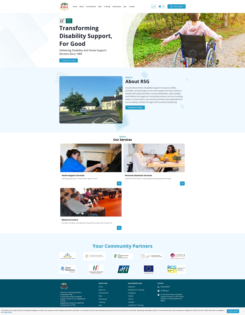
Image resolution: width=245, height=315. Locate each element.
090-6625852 (178, 6)
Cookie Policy (7, 312)
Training (107, 6)
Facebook (131, 287)
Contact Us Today (68, 60)
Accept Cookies (233, 311)
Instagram (132, 293)
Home (75, 6)
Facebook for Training (136, 290)
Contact (132, 6)
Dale (99, 6)
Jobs (125, 6)
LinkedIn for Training (135, 305)
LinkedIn (131, 302)
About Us (128, 77)
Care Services (91, 6)
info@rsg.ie (165, 291)
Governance (116, 6)
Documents (103, 299)
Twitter (130, 296)
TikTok (130, 299)
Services (122, 136)
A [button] (152, 7)
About (81, 6)
